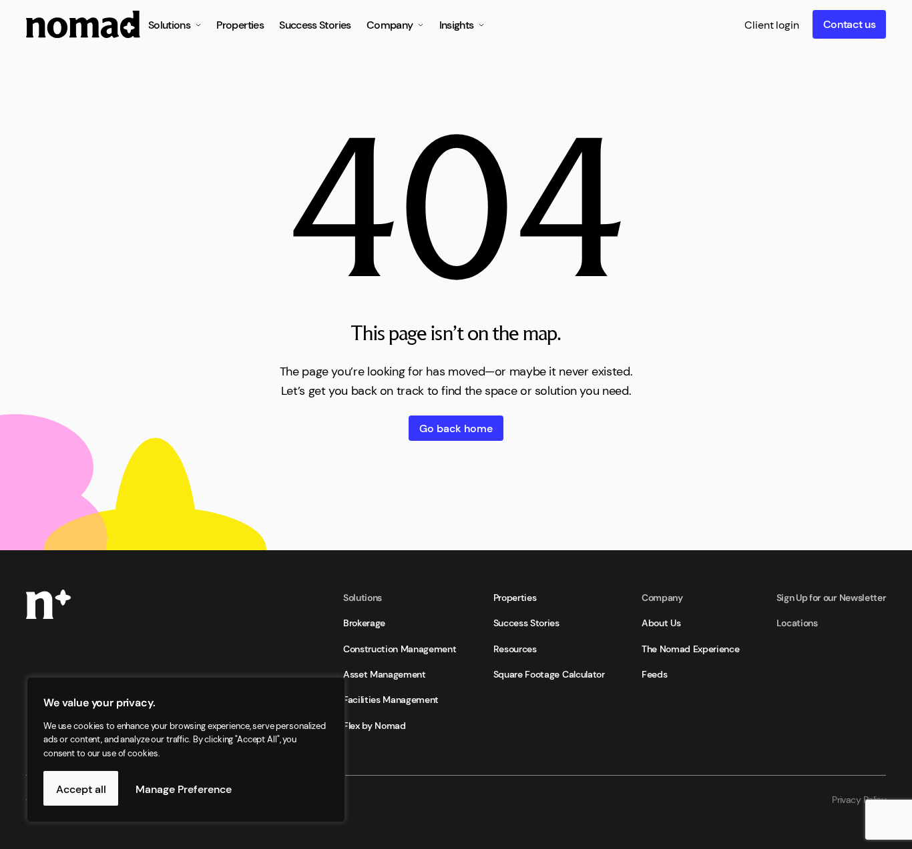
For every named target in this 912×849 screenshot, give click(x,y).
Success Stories (526, 622)
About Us (661, 622)
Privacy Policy (859, 799)
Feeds (654, 673)
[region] (173, 749)
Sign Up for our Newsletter (831, 597)
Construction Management (400, 648)
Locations (797, 622)
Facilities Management (391, 699)
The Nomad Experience (691, 648)
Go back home (456, 427)
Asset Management (384, 673)
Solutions (362, 597)
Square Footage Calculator (549, 673)
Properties (515, 597)
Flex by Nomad (374, 725)
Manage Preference (184, 788)
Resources (515, 648)
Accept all (81, 788)
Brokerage (364, 622)
